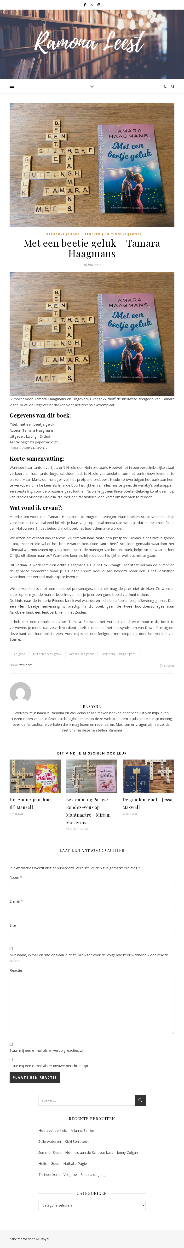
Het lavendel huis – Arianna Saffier (66, 1130)
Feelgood (19, 654)
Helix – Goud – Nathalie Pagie (62, 1163)
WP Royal (42, 1239)
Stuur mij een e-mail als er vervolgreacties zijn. (48, 1050)
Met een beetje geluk (47, 654)
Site (13, 925)
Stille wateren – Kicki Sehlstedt (63, 1141)
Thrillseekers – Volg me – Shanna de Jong (72, 1174)
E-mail (16, 901)
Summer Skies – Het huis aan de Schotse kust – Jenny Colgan (88, 1152)
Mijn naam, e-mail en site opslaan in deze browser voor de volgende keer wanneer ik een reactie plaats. (89, 957)
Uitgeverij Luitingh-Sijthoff (112, 234)
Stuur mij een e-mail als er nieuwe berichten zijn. (49, 1065)
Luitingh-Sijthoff (61, 234)
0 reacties (167, 665)
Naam (16, 877)
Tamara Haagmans (81, 654)
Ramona (25, 665)
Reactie (16, 970)
